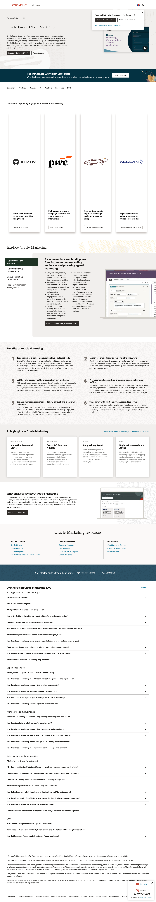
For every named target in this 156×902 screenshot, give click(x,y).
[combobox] (78, 5)
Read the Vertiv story (21, 227)
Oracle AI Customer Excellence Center (25, 555)
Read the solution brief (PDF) (18, 53)
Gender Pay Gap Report (42, 896)
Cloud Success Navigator (68, 551)
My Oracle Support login (116, 548)
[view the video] (126, 39)
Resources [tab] (59, 88)
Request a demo (38, 53)
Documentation (113, 551)
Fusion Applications (13, 18)
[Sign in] (143, 5)
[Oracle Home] (19, 5)
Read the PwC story (56, 227)
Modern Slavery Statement (58, 896)
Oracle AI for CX (17, 548)
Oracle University (65, 555)
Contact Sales (111, 573)
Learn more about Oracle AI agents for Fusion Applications (126, 431)
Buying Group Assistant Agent (131, 446)
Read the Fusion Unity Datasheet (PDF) (61, 323)
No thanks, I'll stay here (127, 20)
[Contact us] (147, 5)
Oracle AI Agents (17, 551)
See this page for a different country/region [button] (109, 25)
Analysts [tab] (48, 88)
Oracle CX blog (16, 545)
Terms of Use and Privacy (26, 896)
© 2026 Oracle (11, 896)
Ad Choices (84, 896)
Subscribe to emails (101, 896)
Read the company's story (94, 227)
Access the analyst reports (17, 512)
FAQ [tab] (69, 88)
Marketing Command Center (22, 446)
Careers (91, 896)
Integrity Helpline (114, 896)
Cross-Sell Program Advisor (57, 446)
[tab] (21, 262)
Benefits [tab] (33, 88)
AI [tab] (40, 88)
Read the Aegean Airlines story (131, 227)
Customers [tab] (11, 88)
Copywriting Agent (93, 445)
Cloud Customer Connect (116, 545)
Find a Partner (64, 548)
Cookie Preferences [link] (73, 896)
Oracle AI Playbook (66, 545)
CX (24, 18)
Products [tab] (22, 88)
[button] (9, 5)
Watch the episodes (120, 75)
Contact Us (124, 896)
